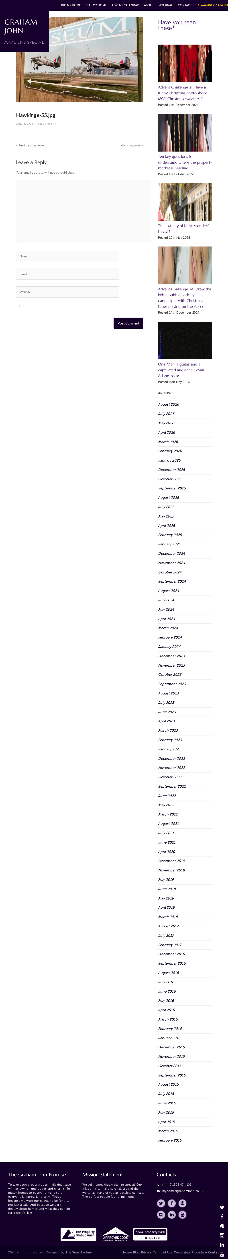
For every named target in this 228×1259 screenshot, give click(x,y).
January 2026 (169, 460)
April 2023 (166, 721)
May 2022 (166, 805)
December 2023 (171, 656)
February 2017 (169, 945)
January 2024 (169, 647)
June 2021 (166, 842)
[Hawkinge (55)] (79, 59)
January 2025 (169, 544)
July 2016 (166, 982)
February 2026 (170, 451)
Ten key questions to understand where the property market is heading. (185, 162)
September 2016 (172, 963)
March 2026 (168, 442)
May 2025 (166, 516)
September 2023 (172, 684)
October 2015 (169, 1066)
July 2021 (166, 833)
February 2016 (170, 1029)
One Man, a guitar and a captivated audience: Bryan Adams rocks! (181, 370)
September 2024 (172, 581)
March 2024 (168, 628)
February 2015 (169, 1140)
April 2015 (166, 1122)
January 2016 (169, 1038)
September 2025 (172, 488)
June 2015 (166, 1103)
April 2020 (166, 852)
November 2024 (171, 563)
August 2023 (168, 693)
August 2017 (168, 926)
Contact (185, 5)
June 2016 (167, 991)
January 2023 (169, 749)
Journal (166, 5)
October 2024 (169, 572)
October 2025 (169, 479)
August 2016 (168, 973)
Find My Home (70, 5)
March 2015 (167, 1131)
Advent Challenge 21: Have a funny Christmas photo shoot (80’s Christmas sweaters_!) (182, 93)
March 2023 (168, 730)
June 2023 (167, 712)
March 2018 (168, 917)
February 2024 (170, 637)
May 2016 (166, 1000)
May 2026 (166, 423)
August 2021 (168, 824)
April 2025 (166, 526)
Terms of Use (163, 1252)
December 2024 (171, 553)
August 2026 (168, 404)
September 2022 (172, 786)
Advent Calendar (125, 5)
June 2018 (167, 889)
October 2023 (169, 674)
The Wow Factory (79, 1252)
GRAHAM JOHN (24, 31)
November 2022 (171, 768)
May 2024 (166, 609)
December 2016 (171, 954)
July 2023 (166, 702)
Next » (131, 145)
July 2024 (166, 600)
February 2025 (170, 535)
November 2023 (171, 665)
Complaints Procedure (190, 1252)
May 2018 (166, 898)
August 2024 (168, 591)
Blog (136, 1252)
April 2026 (166, 432)
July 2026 (166, 414)
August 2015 (168, 1084)
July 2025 (166, 507)
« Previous (30, 145)
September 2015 (171, 1075)
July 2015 (166, 1094)
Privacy (146, 1252)
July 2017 (166, 935)
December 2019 (171, 861)
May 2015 (166, 1112)
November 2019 (171, 870)
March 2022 (168, 814)
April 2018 (166, 907)
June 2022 (167, 796)
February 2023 (170, 740)
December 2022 (171, 758)
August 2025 (168, 497)
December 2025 (171, 470)
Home (127, 1252)
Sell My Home (96, 5)
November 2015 (171, 1056)
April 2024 (166, 619)
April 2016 (166, 1010)
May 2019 (166, 879)
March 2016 (168, 1019)
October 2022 (169, 777)
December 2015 (171, 1047)
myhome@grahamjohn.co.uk (183, 1191)
